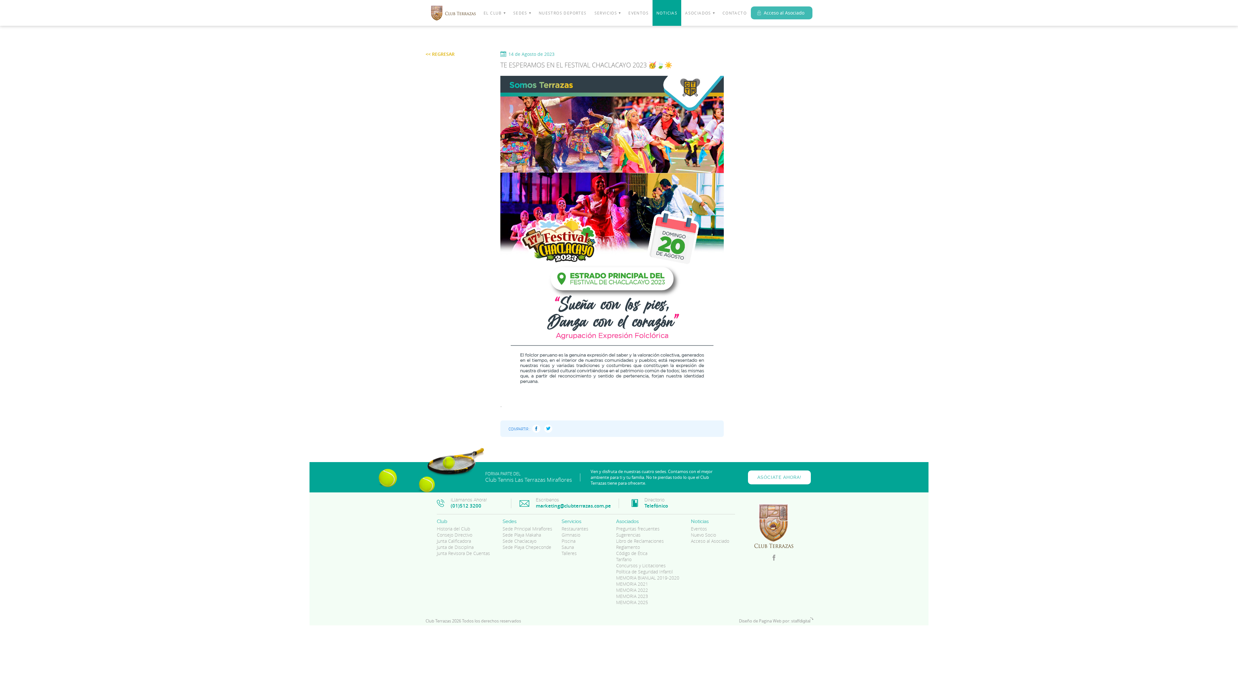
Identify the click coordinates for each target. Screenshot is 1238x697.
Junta (454, 541)
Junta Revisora (463, 553)
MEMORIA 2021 (632, 584)
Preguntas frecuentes (638, 529)
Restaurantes (575, 529)
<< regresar (440, 54)
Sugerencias (628, 535)
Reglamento (628, 547)
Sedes (520, 12)
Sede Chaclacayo (519, 541)
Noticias (666, 12)
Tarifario (624, 559)
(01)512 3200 (466, 505)
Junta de (455, 547)
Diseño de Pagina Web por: (775, 621)
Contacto (734, 12)
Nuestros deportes (563, 12)
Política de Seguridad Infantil (644, 572)
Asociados (698, 12)
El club (493, 12)
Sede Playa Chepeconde (527, 547)
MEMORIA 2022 (632, 590)
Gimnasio (571, 535)
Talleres (569, 553)
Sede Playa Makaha (522, 535)
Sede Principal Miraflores (527, 529)
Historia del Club (453, 529)
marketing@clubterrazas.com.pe (573, 505)
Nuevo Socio (703, 535)
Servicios (605, 12)
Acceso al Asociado (784, 13)
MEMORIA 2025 (632, 602)
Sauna (568, 547)
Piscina (568, 541)
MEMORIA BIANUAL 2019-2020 (647, 578)
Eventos (638, 12)
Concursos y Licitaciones (641, 565)
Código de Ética (631, 553)
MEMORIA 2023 (632, 596)
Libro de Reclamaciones (640, 541)
